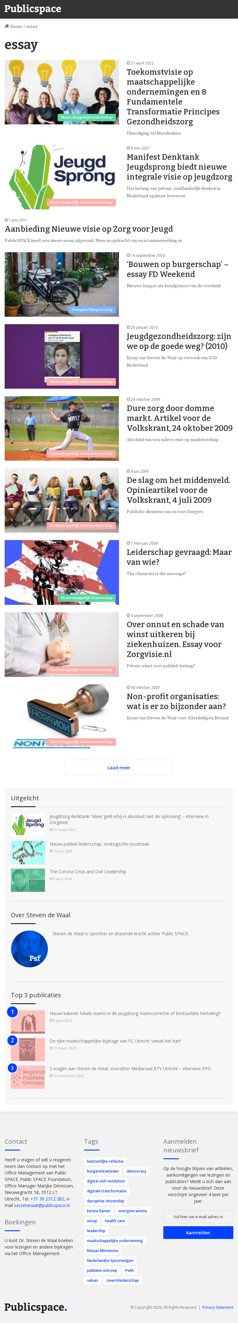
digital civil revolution (106, 1181)
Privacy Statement (217, 1307)
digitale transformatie (106, 1191)
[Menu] (230, 6)
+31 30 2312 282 (47, 1199)
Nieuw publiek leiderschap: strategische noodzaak (99, 844)
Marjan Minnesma (102, 1250)
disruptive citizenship (105, 1201)
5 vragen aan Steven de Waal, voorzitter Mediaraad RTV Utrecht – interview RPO (130, 1068)
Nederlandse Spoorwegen (110, 1260)
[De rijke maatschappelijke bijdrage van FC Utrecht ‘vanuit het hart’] (28, 1049)
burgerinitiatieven (103, 1171)
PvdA (129, 1270)
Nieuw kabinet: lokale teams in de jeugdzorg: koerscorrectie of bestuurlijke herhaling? (135, 1013)
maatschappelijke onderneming (115, 1240)
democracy (136, 1171)
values (92, 1280)
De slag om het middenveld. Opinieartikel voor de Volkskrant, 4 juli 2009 (178, 490)
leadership (96, 1230)
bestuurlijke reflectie (105, 1161)
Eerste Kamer (99, 1210)
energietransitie (133, 1210)
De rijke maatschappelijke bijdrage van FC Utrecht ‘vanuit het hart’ (115, 1041)
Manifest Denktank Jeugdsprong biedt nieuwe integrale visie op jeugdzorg (179, 167)
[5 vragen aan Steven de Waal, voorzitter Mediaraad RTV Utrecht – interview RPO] (28, 1077)
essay (92, 1220)
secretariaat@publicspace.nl (42, 1205)
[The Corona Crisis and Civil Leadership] (28, 880)
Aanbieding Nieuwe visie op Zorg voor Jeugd (89, 229)
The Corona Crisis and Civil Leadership (88, 871)
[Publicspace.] (34, 9)
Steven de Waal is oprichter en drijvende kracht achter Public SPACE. (121, 933)
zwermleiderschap (122, 1280)
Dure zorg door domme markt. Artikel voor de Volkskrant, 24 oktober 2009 (180, 418)
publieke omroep (102, 1270)
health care (115, 1220)
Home (16, 26)
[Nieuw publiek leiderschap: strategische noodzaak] (28, 852)
